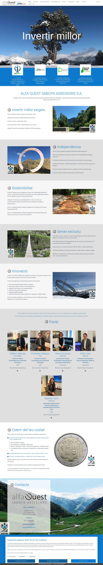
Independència (44, 1)
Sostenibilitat (55, 1)
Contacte (31, 4)
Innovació (71, 1)
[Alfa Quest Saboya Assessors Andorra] (14, 3)
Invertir (35, 1)
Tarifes (84, 1)
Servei (64, 1)
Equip (78, 1)
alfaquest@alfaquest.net (28, 527)
